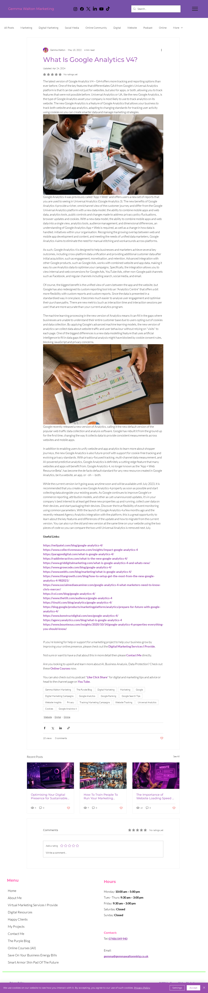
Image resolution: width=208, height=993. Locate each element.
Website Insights (53, 702)
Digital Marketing (48, 27)
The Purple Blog (84, 689)
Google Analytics (87, 696)
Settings (177, 987)
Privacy (70, 702)
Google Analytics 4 (68, 708)
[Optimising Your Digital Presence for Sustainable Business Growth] (50, 775)
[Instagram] (75, 9)
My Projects (16, 926)
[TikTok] (107, 9)
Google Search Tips (131, 696)
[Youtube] (101, 9)
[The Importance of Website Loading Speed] (155, 775)
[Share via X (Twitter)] (52, 728)
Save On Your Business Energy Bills (32, 955)
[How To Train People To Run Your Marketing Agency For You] (103, 775)
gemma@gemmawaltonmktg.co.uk (126, 956)
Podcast (147, 27)
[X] (88, 9)
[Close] (204, 987)
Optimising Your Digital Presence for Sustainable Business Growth (49, 796)
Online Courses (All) (22, 948)
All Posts (9, 27)
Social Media (72, 27)
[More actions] (161, 50)
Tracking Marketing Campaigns (95, 702)
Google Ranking (108, 696)
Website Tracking (123, 702)
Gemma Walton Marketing (31, 9)
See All (176, 756)
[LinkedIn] (94, 9)
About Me (15, 898)
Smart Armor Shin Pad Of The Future (33, 962)
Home (12, 891)
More (176, 27)
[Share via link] (68, 728)
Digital (117, 27)
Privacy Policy (142, 987)
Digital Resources (20, 912)
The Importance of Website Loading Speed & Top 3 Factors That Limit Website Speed (155, 796)
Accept (193, 987)
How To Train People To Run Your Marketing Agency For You (101, 796)
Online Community (96, 27)
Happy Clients (18, 919)
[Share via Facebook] (44, 728)
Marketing (26, 27)
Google (139, 689)
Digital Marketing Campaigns (59, 696)
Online (163, 27)
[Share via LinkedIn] (60, 728)
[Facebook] (81, 9)
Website (132, 27)
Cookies (49, 708)
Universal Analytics (147, 702)
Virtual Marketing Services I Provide (33, 905)
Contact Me (16, 934)
